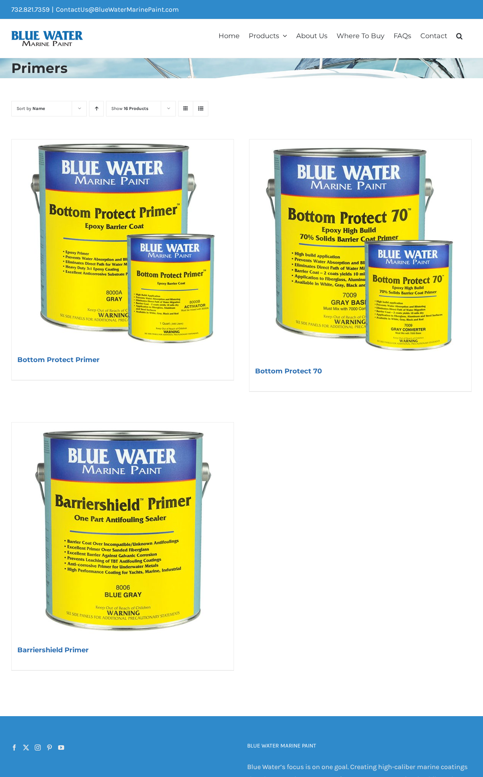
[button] (459, 35)
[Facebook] (14, 747)
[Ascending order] (96, 108)
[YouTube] (61, 747)
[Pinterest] (49, 747)
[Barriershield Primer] (123, 530)
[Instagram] (38, 747)
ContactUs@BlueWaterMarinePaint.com (117, 9)
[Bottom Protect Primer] (123, 243)
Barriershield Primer (53, 650)
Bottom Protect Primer (58, 360)
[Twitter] (26, 747)
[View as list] (200, 108)
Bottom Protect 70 (288, 371)
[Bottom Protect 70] (360, 249)
